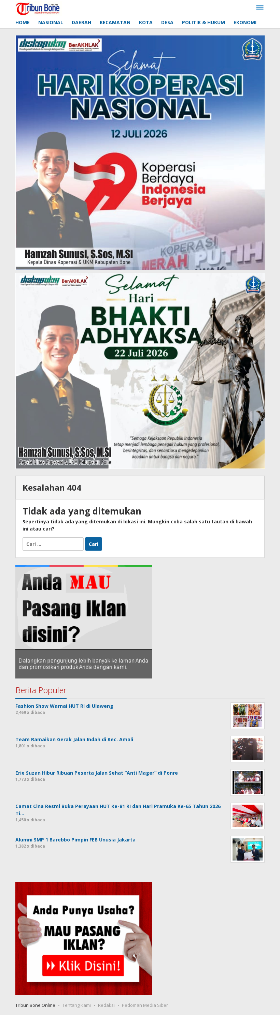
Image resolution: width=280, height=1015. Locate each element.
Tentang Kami (76, 1005)
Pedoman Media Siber (145, 1005)
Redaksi (106, 1005)
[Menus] (260, 8)
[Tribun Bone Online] (38, 8)
